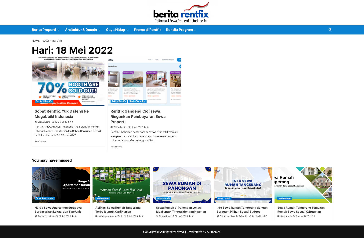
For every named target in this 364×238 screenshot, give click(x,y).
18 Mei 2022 (61, 122)
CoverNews (194, 231)
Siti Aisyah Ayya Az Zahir (110, 216)
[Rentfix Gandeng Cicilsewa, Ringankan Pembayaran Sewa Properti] (144, 81)
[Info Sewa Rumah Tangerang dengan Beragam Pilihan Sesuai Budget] (243, 185)
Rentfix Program (179, 30)
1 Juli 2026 (132, 216)
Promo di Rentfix (147, 30)
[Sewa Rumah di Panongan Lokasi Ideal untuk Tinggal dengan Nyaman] (182, 185)
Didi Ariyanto (44, 122)
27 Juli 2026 (65, 216)
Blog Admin (164, 216)
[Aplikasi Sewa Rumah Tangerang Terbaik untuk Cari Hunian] (121, 185)
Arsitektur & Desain (81, 30)
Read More (40, 141)
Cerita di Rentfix (44, 101)
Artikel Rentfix (119, 101)
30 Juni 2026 (181, 216)
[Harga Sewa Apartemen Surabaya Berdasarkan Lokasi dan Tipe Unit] (61, 185)
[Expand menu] (58, 30)
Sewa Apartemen (44, 198)
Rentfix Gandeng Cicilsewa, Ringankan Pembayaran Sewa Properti (138, 116)
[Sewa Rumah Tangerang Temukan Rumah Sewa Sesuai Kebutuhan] (303, 185)
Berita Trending (137, 101)
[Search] (330, 29)
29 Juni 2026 (302, 216)
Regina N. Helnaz (46, 216)
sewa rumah (102, 198)
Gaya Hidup (115, 30)
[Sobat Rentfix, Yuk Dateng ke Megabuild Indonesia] (68, 81)
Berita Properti (44, 30)
